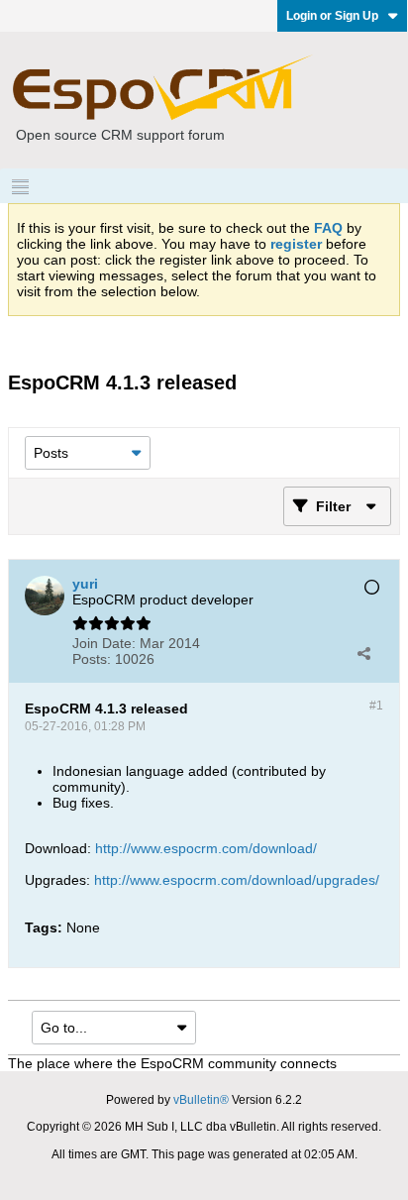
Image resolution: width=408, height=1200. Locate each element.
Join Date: (104, 643)
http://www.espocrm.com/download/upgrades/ (236, 880)
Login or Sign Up (332, 16)
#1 (376, 705)
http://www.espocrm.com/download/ (206, 848)
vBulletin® (201, 1100)
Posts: (91, 659)
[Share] (363, 653)
